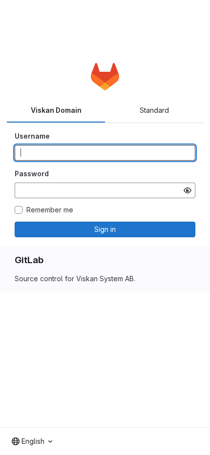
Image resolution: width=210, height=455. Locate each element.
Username (32, 136)
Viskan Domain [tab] (56, 110)
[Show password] (187, 190)
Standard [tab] (154, 110)
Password (32, 173)
